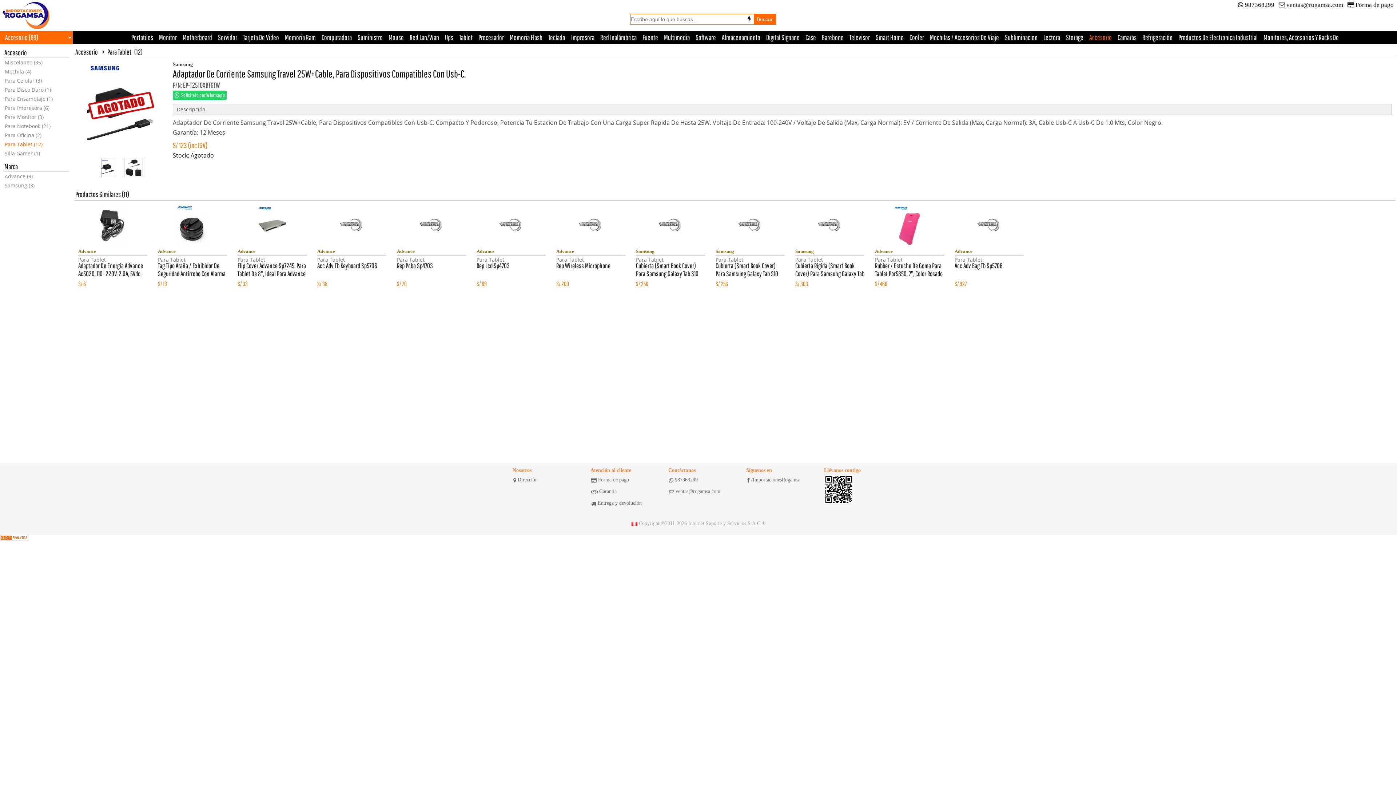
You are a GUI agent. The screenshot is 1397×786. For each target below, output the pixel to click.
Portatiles (142, 37)
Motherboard (197, 37)
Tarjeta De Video (261, 37)
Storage (1074, 37)
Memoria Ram (300, 37)
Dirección (528, 480)
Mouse (396, 37)
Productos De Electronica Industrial (1218, 37)
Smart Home (890, 37)
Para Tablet (119, 52)
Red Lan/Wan (424, 37)
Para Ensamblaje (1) (29, 98)
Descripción (191, 109)
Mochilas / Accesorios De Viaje (964, 37)
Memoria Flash (526, 37)
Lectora (1051, 37)
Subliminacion (1021, 37)
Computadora (337, 37)
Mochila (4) (18, 71)
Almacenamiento (741, 37)
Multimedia (677, 37)
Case (810, 37)
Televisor (859, 37)
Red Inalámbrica (618, 37)
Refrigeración (1157, 37)
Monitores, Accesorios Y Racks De (1301, 37)
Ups (449, 37)
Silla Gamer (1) (22, 153)
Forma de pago (1375, 4)
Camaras (1127, 37)
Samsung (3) (20, 185)
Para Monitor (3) (24, 117)
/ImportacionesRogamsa (775, 480)
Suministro (370, 37)
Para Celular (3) (23, 80)
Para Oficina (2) (23, 135)
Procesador (491, 37)
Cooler (917, 37)
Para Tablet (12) (24, 144)
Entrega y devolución (620, 503)
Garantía (608, 491)
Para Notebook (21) (28, 126)
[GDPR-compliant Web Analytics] (14, 538)
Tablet (466, 37)
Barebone (833, 37)
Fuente (650, 37)
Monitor (168, 37)
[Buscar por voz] (749, 19)
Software (706, 37)
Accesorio (1100, 37)
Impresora (582, 37)
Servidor (227, 37)
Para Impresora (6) (27, 107)
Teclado (556, 37)
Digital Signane (783, 37)
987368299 (1259, 4)
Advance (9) (19, 176)
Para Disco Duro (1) (28, 89)
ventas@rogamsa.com (1314, 4)
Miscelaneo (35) (24, 62)
